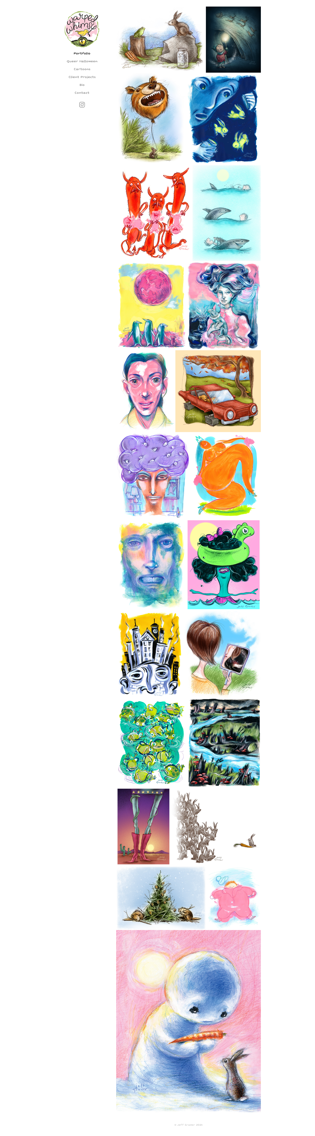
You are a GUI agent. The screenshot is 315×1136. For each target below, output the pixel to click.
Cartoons (82, 69)
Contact (82, 92)
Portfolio (82, 53)
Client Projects (82, 77)
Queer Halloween (82, 61)
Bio (82, 85)
